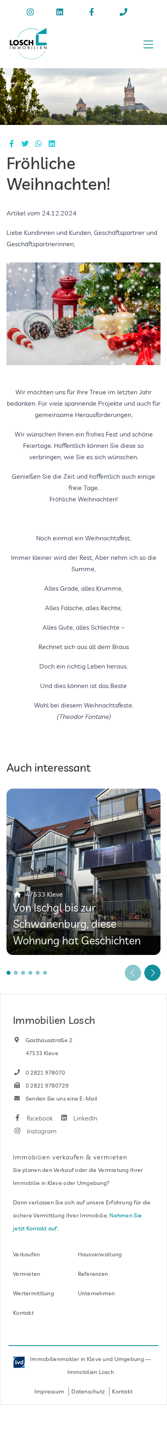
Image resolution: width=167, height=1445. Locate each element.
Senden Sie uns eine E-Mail (60, 1098)
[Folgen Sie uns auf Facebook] (93, 13)
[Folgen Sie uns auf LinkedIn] (61, 13)
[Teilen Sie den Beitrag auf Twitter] (25, 143)
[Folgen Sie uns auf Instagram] (32, 13)
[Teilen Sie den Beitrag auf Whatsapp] (38, 143)
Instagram (41, 1131)
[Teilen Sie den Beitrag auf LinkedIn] (52, 143)
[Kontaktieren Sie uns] (125, 13)
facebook (39, 1118)
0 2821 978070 (44, 1072)
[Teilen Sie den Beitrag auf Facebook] (11, 143)
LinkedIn (84, 1118)
